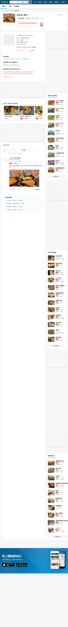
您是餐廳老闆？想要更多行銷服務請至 (26, 47)
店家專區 (56, 2)
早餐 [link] (60, 508)
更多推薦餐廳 (56, 345)
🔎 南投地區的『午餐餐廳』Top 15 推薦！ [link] (14, 206)
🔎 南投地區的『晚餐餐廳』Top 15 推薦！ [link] (14, 209)
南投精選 (7, 10)
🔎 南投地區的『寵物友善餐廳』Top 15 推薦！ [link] (15, 203)
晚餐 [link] (37, 18)
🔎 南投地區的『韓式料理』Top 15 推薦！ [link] (14, 200)
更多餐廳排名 (56, 176)
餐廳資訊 (4, 6)
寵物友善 (11, 10)
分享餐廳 (32, 50)
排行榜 (62, 2)
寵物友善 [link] (28, 18)
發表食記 (40, 2)
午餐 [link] (33, 18)
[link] (61, 104)
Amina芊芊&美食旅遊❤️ (15, 158)
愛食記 (3, 10)
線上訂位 (22, 50)
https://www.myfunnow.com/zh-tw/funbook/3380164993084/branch (17, 73)
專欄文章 (51, 2)
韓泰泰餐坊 (25, 42)
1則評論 (41, 26)
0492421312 (23, 44)
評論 (10, 6)
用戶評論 (6, 145)
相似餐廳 (16, 6)
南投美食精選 (21, 18)
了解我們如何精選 (25, 58)
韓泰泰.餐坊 (22, 14)
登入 (35, 2)
